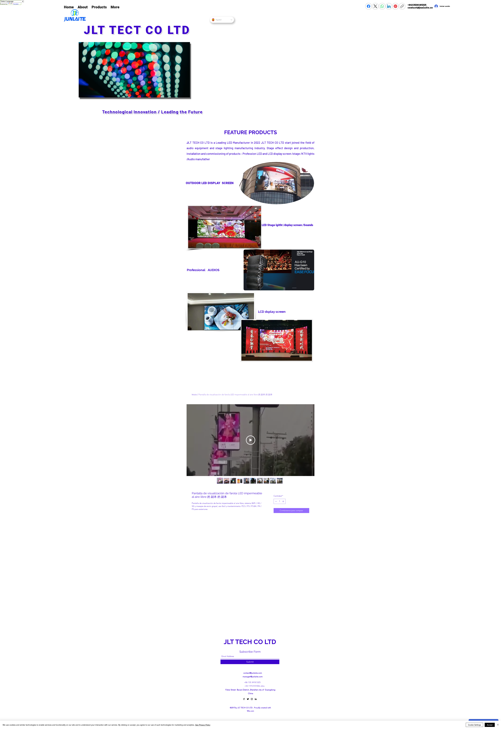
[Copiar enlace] (402, 6)
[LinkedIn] (389, 6)
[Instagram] (251, 699)
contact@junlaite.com (252, 673)
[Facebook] (369, 6)
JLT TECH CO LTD (251, 641)
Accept (490, 725)
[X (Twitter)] (375, 6)
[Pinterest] (395, 6)
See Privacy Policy (202, 725)
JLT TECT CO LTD (139, 30)
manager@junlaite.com (253, 676)
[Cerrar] (497, 725)
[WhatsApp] (382, 6)
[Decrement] (276, 501)
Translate (16, 4)
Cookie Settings (474, 725)
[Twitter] (248, 699)
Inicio (194, 394)
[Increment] (283, 501)
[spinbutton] (279, 501)
